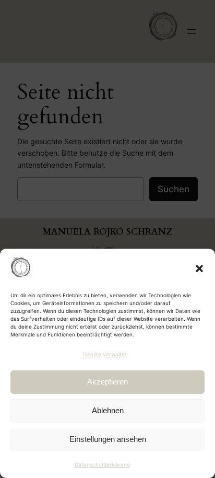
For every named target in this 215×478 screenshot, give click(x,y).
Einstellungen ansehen (107, 439)
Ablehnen (108, 410)
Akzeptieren (107, 381)
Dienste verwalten (105, 354)
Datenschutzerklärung (102, 464)
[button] (199, 268)
